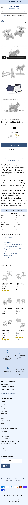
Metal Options (14, 132)
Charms (22, 478)
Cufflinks (6, 240)
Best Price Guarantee (6, 434)
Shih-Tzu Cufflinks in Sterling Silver (7, 309)
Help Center (4, 404)
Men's (11, 480)
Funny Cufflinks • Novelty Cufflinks (13, 249)
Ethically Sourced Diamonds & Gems (10, 441)
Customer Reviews (5, 436)
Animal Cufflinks (8, 237)
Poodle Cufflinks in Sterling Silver (20, 309)
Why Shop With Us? (5, 438)
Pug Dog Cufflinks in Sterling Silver (20, 331)
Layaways (3, 423)
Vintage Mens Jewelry (9, 258)
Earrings (16, 478)
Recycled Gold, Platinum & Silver (9, 443)
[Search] (25, 12)
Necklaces (9, 478)
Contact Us (3, 401)
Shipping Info (4, 411)
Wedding (19, 476)
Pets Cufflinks (7, 251)
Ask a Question (14, 160)
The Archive (18, 480)
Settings (3, 478)
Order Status (4, 413)
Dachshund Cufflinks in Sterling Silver (7, 284)
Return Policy (4, 409)
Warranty (3, 446)
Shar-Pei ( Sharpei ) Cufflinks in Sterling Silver (20, 285)
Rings (5, 476)
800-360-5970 (17, 1)
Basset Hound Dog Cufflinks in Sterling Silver (6, 332)
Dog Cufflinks (7, 242)
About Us (3, 448)
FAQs (2, 406)
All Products (18, 482)
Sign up (5, 466)
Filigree (6, 480)
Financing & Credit (5, 420)
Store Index (11, 501)
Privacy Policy (4, 450)
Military (2, 418)
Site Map (17, 501)
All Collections (9, 482)
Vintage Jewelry (8, 255)
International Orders (6, 416)
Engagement (12, 476)
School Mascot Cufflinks (10, 253)
